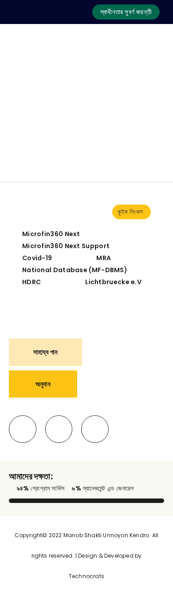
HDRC (31, 281)
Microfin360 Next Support (66, 245)
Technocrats (86, 576)
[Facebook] (22, 429)
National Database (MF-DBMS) (74, 269)
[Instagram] (95, 429)
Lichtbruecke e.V (113, 281)
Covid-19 (37, 257)
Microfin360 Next (51, 233)
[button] (126, 12)
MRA (103, 257)
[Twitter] (59, 429)
